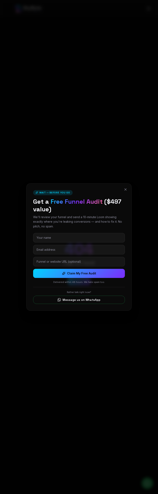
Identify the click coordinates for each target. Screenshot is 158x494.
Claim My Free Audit (81, 273)
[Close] (125, 189)
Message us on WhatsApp (81, 300)
